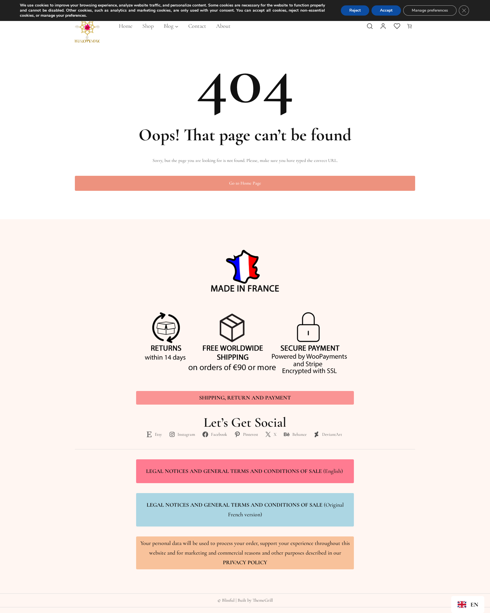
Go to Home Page (245, 183)
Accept (386, 10)
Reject (355, 10)
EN (474, 604)
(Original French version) (245, 510)
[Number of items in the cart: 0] (409, 26)
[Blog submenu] (176, 26)
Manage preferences (430, 10)
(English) (245, 471)
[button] (467, 604)
